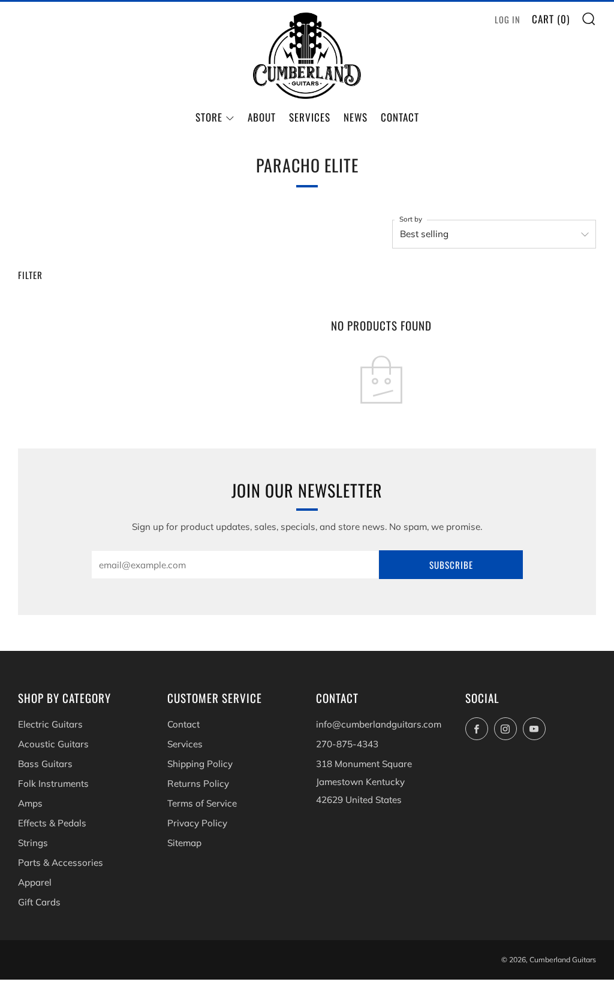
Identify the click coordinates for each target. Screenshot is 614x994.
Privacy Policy (197, 823)
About (262, 117)
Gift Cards (39, 902)
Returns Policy (198, 783)
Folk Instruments (53, 783)
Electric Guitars (50, 724)
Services (309, 117)
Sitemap (184, 842)
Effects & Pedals (52, 823)
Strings (33, 842)
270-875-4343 (347, 744)
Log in (507, 19)
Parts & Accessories (60, 862)
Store (208, 117)
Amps (30, 803)
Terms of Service (202, 803)
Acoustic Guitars (53, 744)
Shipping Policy (200, 763)
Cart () (551, 18)
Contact (400, 117)
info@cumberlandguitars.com (378, 724)
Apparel (35, 882)
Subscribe (451, 564)
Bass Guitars (45, 763)
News (356, 117)
